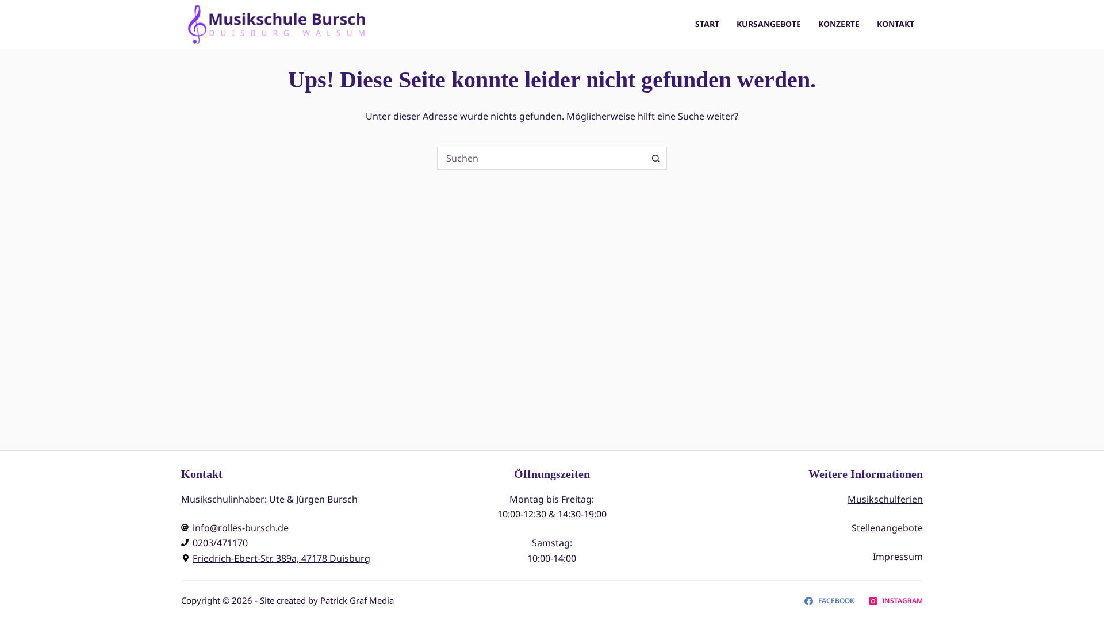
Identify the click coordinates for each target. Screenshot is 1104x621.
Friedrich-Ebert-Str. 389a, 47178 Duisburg (281, 558)
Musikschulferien (885, 499)
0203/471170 (220, 542)
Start (707, 23)
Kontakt (895, 23)
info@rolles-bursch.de (241, 528)
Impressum (898, 556)
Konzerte (839, 23)
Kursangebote (769, 23)
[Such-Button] (655, 158)
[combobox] (541, 158)
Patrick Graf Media (357, 600)
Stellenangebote (887, 528)
